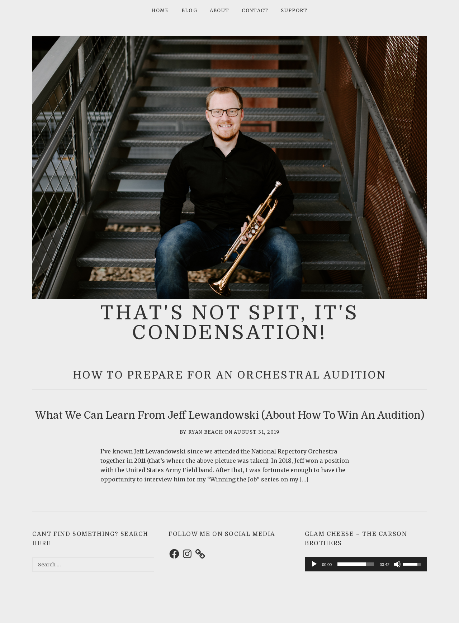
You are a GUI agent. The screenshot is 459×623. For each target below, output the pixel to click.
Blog (189, 11)
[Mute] (397, 564)
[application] (366, 564)
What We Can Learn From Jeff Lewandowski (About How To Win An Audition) (229, 415)
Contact (255, 11)
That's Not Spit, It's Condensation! (229, 322)
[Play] (314, 564)
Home (160, 11)
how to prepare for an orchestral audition (229, 375)
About (220, 11)
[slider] (355, 564)
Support (294, 11)
